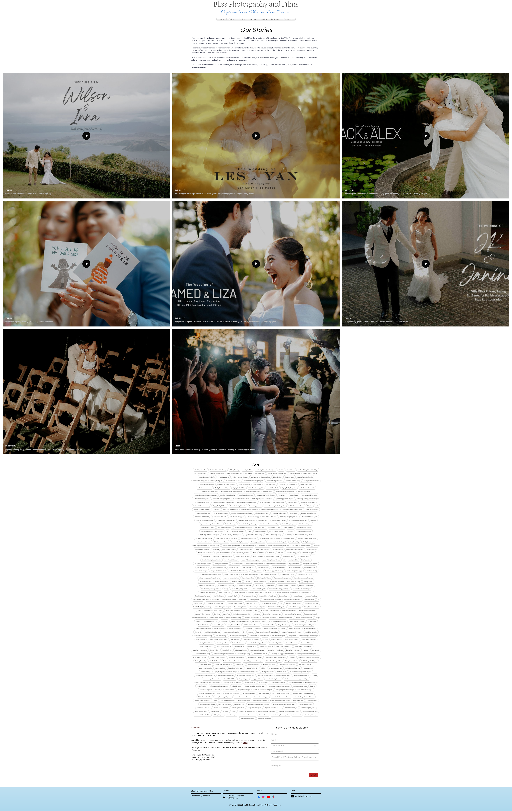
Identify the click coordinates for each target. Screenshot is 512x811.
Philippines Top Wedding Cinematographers (277, 473)
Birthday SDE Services (281, 672)
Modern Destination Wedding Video (225, 675)
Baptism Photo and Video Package (235, 603)
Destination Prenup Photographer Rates (243, 527)
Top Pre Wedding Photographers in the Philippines (300, 672)
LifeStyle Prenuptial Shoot (306, 592)
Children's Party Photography (295, 607)
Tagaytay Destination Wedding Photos (201, 600)
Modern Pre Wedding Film (224, 592)
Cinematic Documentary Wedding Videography (253, 481)
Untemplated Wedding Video (308, 553)
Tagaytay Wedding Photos (237, 563)
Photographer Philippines (257, 679)
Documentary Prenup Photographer (258, 589)
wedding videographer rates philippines (245, 675)
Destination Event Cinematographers (236, 657)
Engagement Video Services (205, 581)
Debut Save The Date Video (268, 625)
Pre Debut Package (312, 621)
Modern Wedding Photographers (200, 657)
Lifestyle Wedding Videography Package (204, 520)
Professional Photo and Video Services (267, 596)
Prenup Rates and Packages (244, 690)
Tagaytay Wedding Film (294, 563)
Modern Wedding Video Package (233, 610)
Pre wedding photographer (244, 700)
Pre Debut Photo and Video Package (296, 506)
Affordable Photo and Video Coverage (218, 470)
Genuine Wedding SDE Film (273, 488)
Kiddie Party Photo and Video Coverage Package (241, 513)
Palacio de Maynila (297, 715)
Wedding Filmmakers (201, 686)
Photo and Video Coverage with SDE (273, 661)
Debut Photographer (305, 560)
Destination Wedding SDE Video (224, 527)
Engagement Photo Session (304, 491)
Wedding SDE (317, 545)
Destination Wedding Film (288, 538)
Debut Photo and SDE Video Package (309, 495)
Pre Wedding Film (293, 484)
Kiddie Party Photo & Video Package (227, 495)
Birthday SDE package (236, 581)
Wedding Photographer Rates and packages (308, 636)
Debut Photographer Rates (248, 567)
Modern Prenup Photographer (305, 524)
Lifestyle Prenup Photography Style (256, 488)
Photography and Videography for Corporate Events (267, 632)
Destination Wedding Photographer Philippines (279, 589)
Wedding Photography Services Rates (247, 711)
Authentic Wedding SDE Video (312, 509)
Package (233, 711)
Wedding (249, 531)
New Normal (265, 639)
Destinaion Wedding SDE (252, 668)
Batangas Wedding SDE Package (293, 650)
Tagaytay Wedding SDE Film (239, 488)
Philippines (309, 506)
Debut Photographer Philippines (264, 578)
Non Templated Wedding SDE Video (311, 481)
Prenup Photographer (267, 491)
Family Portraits (224, 621)
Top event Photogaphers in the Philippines (284, 499)
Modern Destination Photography (261, 697)
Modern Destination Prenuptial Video (231, 693)
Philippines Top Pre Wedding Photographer (307, 538)
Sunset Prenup (274, 654)
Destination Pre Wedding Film (260, 581)
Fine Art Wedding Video (278, 549)
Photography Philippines (257, 571)
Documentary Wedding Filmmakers (308, 513)
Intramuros (250, 632)
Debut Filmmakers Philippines (305, 664)
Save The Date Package (215, 661)
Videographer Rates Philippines (254, 708)
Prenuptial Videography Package (283, 675)
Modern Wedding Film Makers (228, 549)
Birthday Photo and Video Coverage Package (269, 524)
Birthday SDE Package (270, 484)
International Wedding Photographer (239, 542)
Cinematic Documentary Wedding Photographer (275, 506)
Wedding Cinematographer (295, 628)
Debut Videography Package (223, 643)
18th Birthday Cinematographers (252, 618)
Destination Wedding (198, 603)
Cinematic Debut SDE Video (229, 679)
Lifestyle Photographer (258, 484)
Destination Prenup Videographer (244, 585)
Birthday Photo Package (206, 672)
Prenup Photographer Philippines (221, 513)
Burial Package (218, 690)
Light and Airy (216, 549)
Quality (317, 506)
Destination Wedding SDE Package (207, 704)
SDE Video (261, 553)
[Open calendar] (315, 746)
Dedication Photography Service (311, 603)
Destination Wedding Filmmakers (308, 502)
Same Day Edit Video (259, 473)
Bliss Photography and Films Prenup (307, 610)
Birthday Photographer (231, 715)
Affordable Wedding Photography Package (202, 607)
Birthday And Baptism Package (207, 527)
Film (256, 610)
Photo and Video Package (278, 502)
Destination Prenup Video (284, 596)
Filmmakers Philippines (295, 473)
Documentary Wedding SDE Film (287, 574)
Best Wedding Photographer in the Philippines (265, 470)
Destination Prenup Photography (254, 657)
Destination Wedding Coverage (260, 700)
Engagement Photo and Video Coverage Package (223, 502)
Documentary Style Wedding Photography (226, 484)
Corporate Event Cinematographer (221, 708)
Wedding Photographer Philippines (240, 477)
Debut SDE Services (247, 610)
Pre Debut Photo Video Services (305, 704)
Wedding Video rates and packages (296, 621)
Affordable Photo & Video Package (304, 531)
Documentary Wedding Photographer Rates (226, 520)
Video (281, 603)
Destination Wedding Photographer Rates (272, 614)
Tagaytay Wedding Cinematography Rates (250, 560)
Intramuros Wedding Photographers (202, 700)
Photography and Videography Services (254, 563)
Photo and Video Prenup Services (228, 700)
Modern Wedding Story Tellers (300, 686)
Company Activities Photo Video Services (266, 711)
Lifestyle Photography (243, 679)
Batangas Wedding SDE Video (295, 682)
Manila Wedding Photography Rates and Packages (258, 704)
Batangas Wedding (214, 650)
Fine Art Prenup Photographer (204, 542)
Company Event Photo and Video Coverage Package (207, 621)
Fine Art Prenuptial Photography (231, 560)
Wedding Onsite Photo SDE (251, 603)
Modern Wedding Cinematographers (201, 499)
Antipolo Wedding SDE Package (289, 610)
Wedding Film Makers (288, 527)
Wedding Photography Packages (206, 643)
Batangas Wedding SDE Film (269, 664)
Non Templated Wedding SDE (249, 545)
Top (227, 531)
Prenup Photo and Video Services (269, 517)
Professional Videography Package (202, 549)
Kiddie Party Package (235, 639)
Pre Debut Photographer (201, 639)
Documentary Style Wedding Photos (231, 578)
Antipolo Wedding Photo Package (309, 639)
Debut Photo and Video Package (221, 542)
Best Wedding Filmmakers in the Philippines (285, 491)
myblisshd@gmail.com (205, 755)
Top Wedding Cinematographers (204, 488)
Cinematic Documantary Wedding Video (231, 545)
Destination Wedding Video (238, 643)
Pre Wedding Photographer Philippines (204, 538)
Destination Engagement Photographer (304, 618)
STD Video (314, 675)
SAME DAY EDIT (180, 190)
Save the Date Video (269, 592)
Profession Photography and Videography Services (209, 578)
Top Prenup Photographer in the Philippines (306, 654)
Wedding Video (226, 614)
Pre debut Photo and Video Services (253, 628)
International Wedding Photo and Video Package (303, 693)
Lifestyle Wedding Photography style (239, 589)
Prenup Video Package (292, 502)
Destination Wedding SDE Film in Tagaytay (213, 610)
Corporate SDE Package (234, 567)
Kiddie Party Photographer (291, 643)
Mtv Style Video (215, 600)
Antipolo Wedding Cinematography (294, 571)
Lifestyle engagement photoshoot (258, 542)
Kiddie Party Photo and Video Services (292, 600)
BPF (318, 600)
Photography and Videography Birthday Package (255, 686)
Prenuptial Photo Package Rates (221, 581)
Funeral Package (253, 636)
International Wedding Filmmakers (273, 679)
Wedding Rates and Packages (249, 693)
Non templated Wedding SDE (203, 502)
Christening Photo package (200, 661)
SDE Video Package (270, 585)
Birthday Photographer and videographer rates (270, 538)
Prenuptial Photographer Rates (245, 549)
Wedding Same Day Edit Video (275, 643)
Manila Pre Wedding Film (218, 625)
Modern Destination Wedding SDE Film (241, 614)
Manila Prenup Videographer (311, 715)
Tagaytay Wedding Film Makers (255, 592)
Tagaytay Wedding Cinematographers (223, 607)
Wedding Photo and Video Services (275, 650)
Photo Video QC (282, 484)
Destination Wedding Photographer (274, 481)
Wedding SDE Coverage (230, 524)
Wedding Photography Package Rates (223, 697)
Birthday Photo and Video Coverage (230, 509)
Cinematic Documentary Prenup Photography (262, 690)
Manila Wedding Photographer (200, 481)
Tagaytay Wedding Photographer (289, 488)
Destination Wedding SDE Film (231, 574)
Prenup (199, 610)
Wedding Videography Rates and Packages (274, 571)
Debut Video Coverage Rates (206, 690)
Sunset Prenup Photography (253, 517)
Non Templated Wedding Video (278, 636)
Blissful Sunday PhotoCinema (220, 517)
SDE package (225, 711)
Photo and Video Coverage (306, 484)
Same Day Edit (198, 632)
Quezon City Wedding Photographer (304, 690)
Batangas (318, 618)
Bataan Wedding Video (298, 700)
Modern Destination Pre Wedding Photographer (278, 545)
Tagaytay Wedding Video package (224, 646)
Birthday (215, 700)
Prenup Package (292, 636)
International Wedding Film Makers (202, 715)
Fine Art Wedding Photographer (236, 517)
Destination (306, 650)
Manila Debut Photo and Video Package (218, 639)
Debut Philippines (290, 470)
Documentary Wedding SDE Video (233, 481)
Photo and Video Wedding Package (235, 668)
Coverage (226, 589)
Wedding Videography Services (291, 661)
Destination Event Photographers (242, 556)
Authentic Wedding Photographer (308, 708)
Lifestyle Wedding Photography (278, 520)
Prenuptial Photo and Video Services (218, 571)
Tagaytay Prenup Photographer (205, 668)
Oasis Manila (217, 614)
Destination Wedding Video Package (241, 499)
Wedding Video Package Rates (206, 646)
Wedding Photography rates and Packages (285, 690)
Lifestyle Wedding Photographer (207, 484)
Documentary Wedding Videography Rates (289, 517)
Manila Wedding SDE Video (304, 574)
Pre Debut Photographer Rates (275, 668)
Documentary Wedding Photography (210, 491)
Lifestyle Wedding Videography (288, 524)
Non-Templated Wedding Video (252, 491)
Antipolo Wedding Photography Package (303, 646)
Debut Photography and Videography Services (211, 589)
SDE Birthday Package (236, 686)
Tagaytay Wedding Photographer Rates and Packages (225, 672)
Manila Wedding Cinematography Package (257, 643)
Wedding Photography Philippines (222, 488)
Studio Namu (280, 553)
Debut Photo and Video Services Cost (247, 715)
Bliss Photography (315, 650)
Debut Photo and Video (264, 693)
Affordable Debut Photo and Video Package (272, 600)
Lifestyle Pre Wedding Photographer (248, 538)
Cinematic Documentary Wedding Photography (224, 654)
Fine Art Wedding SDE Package (266, 646)
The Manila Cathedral (229, 690)
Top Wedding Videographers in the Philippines (291, 632)
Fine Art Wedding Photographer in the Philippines (232, 491)
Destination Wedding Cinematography (201, 506)
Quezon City (312, 686)
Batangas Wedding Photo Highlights (265, 675)
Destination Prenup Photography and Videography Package (207, 682)
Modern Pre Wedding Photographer (238, 506)
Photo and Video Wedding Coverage (273, 535)
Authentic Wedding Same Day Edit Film (303, 535)
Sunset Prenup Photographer (238, 531)
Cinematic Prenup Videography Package (211, 679)
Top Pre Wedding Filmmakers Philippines (302, 589)
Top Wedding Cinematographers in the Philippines (211, 524)
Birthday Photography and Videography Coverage (309, 657)
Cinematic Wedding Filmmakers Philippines (266, 495)
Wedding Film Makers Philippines (310, 563)
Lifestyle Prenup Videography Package (207, 585)
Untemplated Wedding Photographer (203, 614)
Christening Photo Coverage (311, 571)
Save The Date (234, 538)
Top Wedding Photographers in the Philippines (262, 499)
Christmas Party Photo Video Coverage (293, 614)
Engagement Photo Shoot (206, 664)
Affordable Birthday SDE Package (203, 654)
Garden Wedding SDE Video (240, 607)
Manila (254, 553)
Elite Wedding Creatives (309, 600)
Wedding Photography (218, 715)
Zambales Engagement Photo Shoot (310, 711)
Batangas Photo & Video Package (277, 581)
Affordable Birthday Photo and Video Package (246, 502)
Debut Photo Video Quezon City (260, 654)
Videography (290, 531)
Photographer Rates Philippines (259, 621)
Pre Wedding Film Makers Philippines (238, 636)
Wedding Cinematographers (295, 567)
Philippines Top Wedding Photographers (270, 509)
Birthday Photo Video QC (276, 639)
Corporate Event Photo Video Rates (284, 646)
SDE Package (262, 545)
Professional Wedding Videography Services (232, 535)
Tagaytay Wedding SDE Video (274, 527)
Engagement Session (289, 477)
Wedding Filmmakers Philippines (310, 473)
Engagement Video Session (311, 596)
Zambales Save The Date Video (203, 708)
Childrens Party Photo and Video (216, 618)
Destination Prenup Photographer (203, 513)
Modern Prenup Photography (219, 567)
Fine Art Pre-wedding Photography (276, 531)
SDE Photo (263, 668)
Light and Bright (248, 473)
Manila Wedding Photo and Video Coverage (281, 697)
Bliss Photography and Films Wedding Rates (260, 477)
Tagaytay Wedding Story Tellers (287, 654)
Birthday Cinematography (250, 682)
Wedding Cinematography (308, 542)
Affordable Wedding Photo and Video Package (307, 470)
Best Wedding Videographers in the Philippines (304, 697)
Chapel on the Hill (259, 585)
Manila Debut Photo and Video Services (231, 661)
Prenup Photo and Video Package (246, 495)
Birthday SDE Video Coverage (203, 567)
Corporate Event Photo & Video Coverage (253, 535)
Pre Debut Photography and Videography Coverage (245, 646)
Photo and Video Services (203, 625)
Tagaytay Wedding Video (263, 520)
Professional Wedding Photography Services (219, 686)
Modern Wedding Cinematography (205, 553)
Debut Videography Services (241, 650)
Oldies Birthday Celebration (306, 643)
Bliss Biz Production (294, 513)
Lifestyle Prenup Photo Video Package (203, 517)
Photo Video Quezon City (224, 477)
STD (243, 632)
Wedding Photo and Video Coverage (207, 592)
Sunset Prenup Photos (220, 668)
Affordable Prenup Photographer (306, 585)
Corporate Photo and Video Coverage (242, 697)
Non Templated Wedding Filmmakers (241, 553)
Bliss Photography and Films (201, 470)
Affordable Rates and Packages (278, 567)
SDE (284, 560)
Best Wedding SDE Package (310, 628)
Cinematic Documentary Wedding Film (207, 477)
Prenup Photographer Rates (255, 506)
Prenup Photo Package (294, 542)
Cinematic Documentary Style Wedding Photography (206, 495)
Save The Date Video (259, 527)
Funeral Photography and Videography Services (289, 711)
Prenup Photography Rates (248, 578)
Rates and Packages (294, 495)
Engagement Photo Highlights (291, 708)
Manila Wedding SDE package (293, 581)
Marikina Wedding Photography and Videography (209, 693)
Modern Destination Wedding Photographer (303, 578)
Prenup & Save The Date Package (279, 513)
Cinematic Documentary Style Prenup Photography (279, 686)
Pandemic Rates (270, 553)
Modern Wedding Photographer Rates (247, 520)
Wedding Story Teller (293, 560)
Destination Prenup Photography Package (280, 715)
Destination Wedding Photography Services (249, 672)
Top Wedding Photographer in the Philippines (276, 563)
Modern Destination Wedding (285, 618)
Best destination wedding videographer (277, 621)
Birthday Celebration (298, 596)
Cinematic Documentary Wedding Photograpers (287, 592)
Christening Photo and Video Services (211, 556)
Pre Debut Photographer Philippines (309, 661)
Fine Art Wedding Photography (310, 614)
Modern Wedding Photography (199, 618)
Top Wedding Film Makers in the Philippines (209, 535)
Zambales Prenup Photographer (247, 718)
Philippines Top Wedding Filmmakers (305, 477)
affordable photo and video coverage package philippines (296, 679)
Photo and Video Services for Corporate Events (280, 700)
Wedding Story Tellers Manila (233, 625)
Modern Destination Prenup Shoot (292, 668)
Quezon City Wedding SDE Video (223, 553)
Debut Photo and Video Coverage (304, 527)
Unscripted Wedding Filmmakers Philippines (304, 625)
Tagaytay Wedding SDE (227, 556)
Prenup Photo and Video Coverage (293, 481)
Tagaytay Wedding (282, 495)
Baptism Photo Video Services (311, 682)
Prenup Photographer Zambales (264, 718)
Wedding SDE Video (308, 581)
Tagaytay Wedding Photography (262, 549)
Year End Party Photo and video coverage (223, 664)
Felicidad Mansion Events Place (205, 697)
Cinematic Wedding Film (233, 596)
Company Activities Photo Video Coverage (240, 621)
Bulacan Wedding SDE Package (243, 654)
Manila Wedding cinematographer (257, 607)
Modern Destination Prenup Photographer (270, 610)
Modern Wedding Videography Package (247, 524)
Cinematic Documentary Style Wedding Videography (212, 531)
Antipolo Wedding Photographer (257, 650)
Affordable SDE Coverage (312, 700)
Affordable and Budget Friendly (262, 513)
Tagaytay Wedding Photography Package (271, 560)
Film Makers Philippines (219, 596)
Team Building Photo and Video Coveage (280, 693)
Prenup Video (216, 509)
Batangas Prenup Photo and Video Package (203, 636)
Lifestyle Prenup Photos (265, 502)
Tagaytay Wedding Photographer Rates (282, 578)
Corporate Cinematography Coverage (268, 603)
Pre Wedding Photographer (293, 553)
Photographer (292, 657)
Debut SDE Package (277, 477)
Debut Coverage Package (221, 636)
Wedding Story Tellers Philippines (200, 545)
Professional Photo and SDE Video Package (239, 571)
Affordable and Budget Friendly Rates (309, 517)
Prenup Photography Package (303, 556)
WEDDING (8, 190)
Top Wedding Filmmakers (260, 531)
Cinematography (288, 535)
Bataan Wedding (242, 600)
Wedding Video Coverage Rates (221, 563)
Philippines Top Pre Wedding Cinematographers (275, 657)
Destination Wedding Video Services (226, 585)
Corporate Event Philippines (254, 664)
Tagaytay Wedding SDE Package (220, 506)
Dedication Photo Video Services (269, 618)
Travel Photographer (215, 711)
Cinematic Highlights (305, 545)
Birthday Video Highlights (312, 549)
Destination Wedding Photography (218, 657)
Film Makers (295, 545)
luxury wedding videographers (235, 628)
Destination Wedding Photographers (231, 632)
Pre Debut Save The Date (309, 567)
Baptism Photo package (258, 556)
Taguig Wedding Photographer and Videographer (274, 628)
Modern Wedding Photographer (217, 473)
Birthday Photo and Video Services (311, 607)
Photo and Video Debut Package (229, 600)
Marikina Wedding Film (239, 704)
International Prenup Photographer (301, 675)
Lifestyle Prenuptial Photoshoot (272, 556)
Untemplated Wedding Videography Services (211, 560)
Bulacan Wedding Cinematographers (269, 574)
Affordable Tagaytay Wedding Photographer (253, 661)
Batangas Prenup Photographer (284, 625)
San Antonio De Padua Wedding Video (287, 664)
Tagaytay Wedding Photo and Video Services (211, 574)
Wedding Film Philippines (244, 484)
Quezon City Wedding (254, 600)
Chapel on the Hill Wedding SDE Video (273, 708)
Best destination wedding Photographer (276, 607)
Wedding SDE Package (234, 470)
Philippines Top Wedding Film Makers (202, 509)
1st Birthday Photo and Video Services (251, 625)
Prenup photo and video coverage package (215, 603)
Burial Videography (264, 636)
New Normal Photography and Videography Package (284, 704)
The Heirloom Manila (263, 682)
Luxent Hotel (247, 581)
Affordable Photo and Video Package (202, 596)
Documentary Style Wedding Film (234, 473)
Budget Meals (257, 614)
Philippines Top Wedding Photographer (294, 549)
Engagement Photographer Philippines (203, 563)
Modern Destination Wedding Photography (277, 542)
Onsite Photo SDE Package (263, 567)
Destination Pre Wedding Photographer (221, 499)
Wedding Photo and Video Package (233, 618)
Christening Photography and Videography (287, 585)
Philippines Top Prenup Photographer (251, 639)
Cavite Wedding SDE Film (239, 592)
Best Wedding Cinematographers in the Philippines (308, 499)
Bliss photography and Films (200, 473)
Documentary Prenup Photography (203, 628)
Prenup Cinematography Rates (291, 639)
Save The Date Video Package (201, 711)
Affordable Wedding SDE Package (249, 596)
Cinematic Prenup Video (288, 556)
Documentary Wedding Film (216, 481)
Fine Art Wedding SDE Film (222, 538)
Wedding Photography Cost (267, 672)
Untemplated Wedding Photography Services (205, 675)
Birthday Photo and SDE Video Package (249, 509)
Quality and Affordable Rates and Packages (232, 682)
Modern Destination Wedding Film (307, 488)
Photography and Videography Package (249, 574)
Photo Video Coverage (263, 715)
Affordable (281, 470)
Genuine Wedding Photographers (200, 650)
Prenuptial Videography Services (278, 682)
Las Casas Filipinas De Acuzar (238, 708)
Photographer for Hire (226, 650)
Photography (313, 520)
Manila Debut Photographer (311, 632)
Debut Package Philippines (220, 628)
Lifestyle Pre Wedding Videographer (212, 632)
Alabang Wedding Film (308, 668)
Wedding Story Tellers (247, 470)
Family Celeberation (240, 664)
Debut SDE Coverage (214, 545)
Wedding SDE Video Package (224, 704)
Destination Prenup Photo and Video (293, 603)
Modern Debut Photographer (201, 571)
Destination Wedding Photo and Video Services (292, 509)
